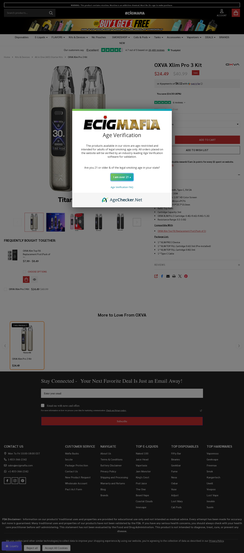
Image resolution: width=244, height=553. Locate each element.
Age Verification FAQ (122, 187)
